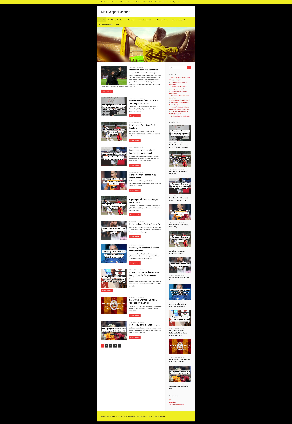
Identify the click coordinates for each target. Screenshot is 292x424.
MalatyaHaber (140, 67)
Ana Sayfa (100, 2)
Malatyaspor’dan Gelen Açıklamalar (143, 69)
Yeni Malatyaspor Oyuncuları (161, 2)
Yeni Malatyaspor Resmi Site (176, 404)
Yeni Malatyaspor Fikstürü (175, 2)
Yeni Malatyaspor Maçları (147, 2)
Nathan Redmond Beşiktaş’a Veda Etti (144, 224)
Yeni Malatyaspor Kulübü (134, 2)
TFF (170, 400)
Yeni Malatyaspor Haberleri (110, 2)
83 (115, 346)
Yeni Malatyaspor (122, 2)
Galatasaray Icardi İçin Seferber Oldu (144, 325)
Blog (185, 2)
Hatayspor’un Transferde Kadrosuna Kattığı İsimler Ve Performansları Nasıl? (144, 275)
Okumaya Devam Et (106, 91)
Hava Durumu (172, 402)
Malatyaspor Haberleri (115, 12)
